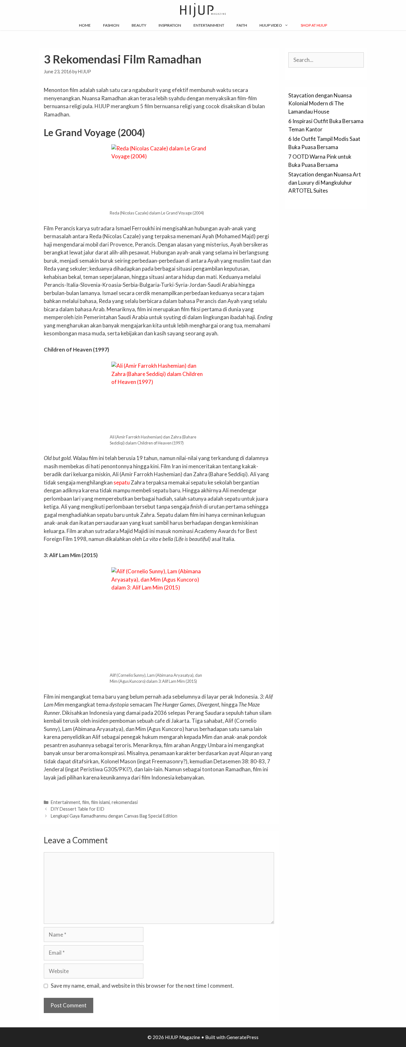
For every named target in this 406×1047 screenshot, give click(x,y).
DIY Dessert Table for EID (77, 809)
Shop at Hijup (314, 25)
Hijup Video (270, 25)
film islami (100, 802)
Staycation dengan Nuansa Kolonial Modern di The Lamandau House (320, 103)
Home (85, 25)
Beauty (139, 25)
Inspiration (170, 25)
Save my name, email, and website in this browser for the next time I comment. (142, 985)
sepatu (122, 482)
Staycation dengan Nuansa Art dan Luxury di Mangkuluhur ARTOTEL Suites (324, 182)
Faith (242, 25)
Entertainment (208, 25)
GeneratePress (242, 1037)
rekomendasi (125, 802)
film (85, 802)
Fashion (111, 25)
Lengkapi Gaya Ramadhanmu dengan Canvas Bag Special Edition (114, 816)
